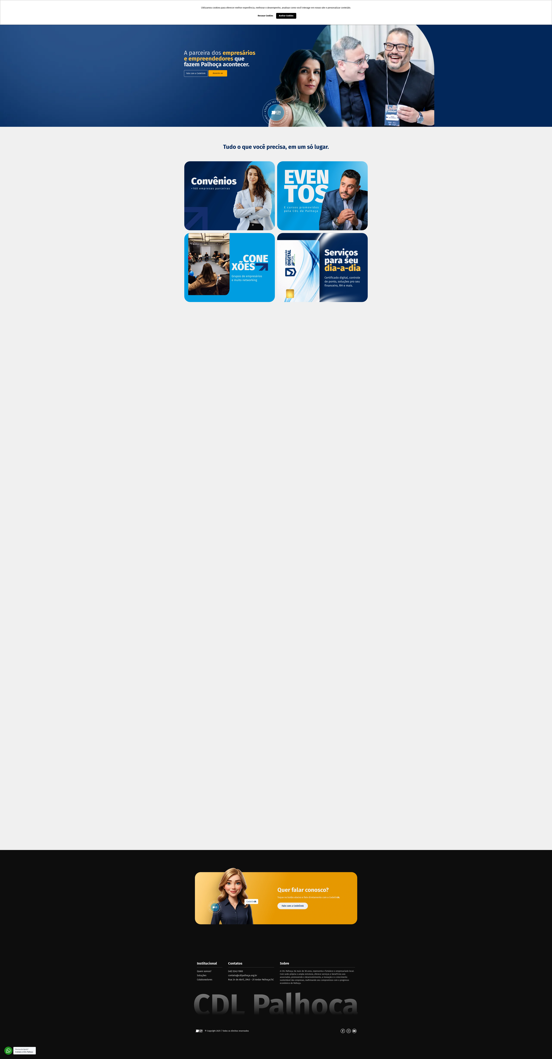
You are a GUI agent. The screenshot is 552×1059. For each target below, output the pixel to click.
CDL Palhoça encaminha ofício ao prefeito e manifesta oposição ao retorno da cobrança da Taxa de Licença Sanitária (449, 657)
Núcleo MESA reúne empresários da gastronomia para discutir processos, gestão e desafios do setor (146, 526)
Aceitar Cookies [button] (286, 16)
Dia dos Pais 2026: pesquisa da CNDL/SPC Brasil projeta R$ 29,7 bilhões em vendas (406, 526)
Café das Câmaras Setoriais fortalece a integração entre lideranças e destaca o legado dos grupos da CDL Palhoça (103, 657)
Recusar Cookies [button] (265, 16)
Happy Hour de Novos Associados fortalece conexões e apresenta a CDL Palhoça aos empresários (276, 657)
